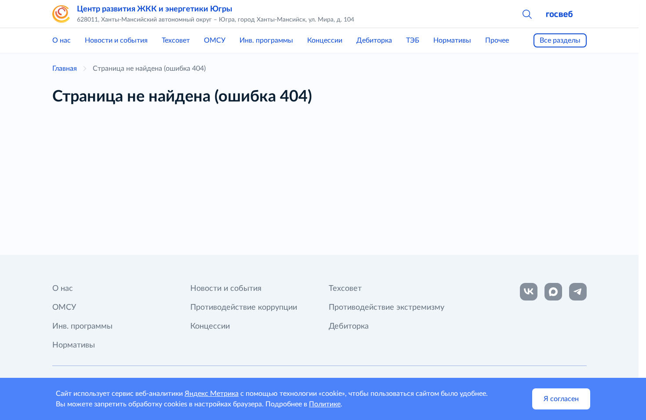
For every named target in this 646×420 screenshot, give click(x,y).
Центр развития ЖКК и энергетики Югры (154, 9)
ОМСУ (214, 40)
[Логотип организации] (61, 14)
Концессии (324, 40)
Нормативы (452, 40)
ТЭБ (412, 40)
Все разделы (560, 40)
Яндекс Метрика (212, 393)
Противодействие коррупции (243, 307)
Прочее (497, 40)
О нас (61, 40)
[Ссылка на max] (553, 292)
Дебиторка (374, 40)
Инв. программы (266, 40)
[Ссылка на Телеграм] (578, 292)
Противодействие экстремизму (386, 307)
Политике (325, 404)
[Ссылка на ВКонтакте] (528, 292)
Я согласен (561, 398)
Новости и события (116, 40)
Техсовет (176, 40)
